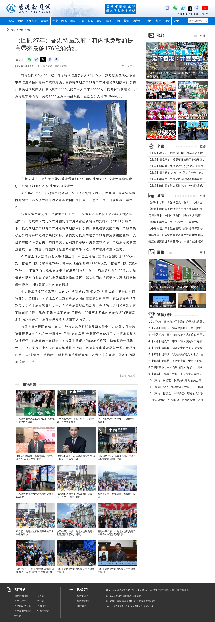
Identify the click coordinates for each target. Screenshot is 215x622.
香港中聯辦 (20, 600)
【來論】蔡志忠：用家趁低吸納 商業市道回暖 (175, 153)
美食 (176, 20)
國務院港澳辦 (21, 595)
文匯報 (40, 595)
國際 (72, 20)
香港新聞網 (83, 600)
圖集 (99, 20)
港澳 (20, 20)
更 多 (203, 35)
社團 (149, 20)
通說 (126, 20)
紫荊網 (18, 615)
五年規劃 (31, 20)
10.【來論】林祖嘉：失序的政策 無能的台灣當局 (177, 380)
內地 (64, 20)
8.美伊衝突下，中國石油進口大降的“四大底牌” (175, 367)
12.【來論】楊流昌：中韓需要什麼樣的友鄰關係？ (178, 393)
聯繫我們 (81, 605)
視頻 (90, 20)
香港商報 (42, 605)
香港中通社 (83, 595)
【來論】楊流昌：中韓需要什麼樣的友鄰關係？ (176, 159)
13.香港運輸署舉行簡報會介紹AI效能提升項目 (175, 400)
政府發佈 (137, 20)
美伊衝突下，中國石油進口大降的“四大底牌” (174, 215)
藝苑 (158, 20)
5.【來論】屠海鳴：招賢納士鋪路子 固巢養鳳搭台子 (179, 347)
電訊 (108, 20)
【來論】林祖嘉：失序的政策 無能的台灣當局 (175, 166)
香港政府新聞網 (22, 610)
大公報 (40, 600)
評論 (117, 20)
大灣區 (45, 20)
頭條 (11, 20)
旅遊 (167, 20)
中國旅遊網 (43, 610)
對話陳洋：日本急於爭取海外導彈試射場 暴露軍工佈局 (181, 235)
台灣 (55, 20)
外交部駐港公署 (22, 605)
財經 (81, 20)
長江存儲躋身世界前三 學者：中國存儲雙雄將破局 (178, 241)
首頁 (13, 29)
